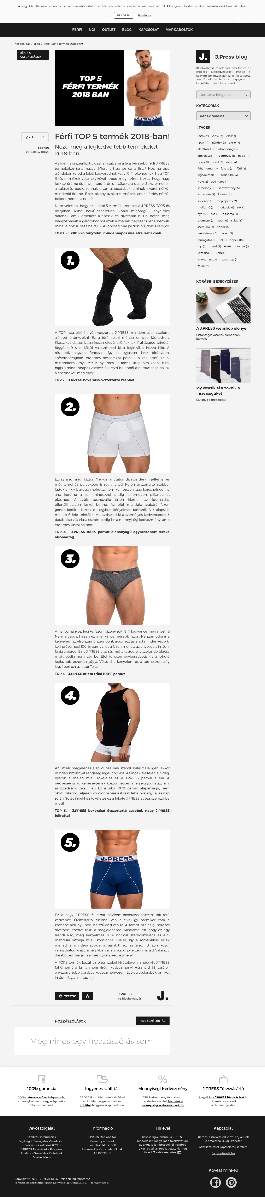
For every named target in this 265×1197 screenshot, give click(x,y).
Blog (127, 30)
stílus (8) (236, 220)
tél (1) (222, 240)
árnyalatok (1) (206, 155)
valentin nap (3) (208, 259)
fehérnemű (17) (208, 168)
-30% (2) (217, 136)
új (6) (227, 246)
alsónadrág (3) (227, 149)
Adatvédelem (42, 1157)
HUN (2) (203, 181)
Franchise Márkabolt (102, 1145)
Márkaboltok (179, 30)
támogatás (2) (207, 240)
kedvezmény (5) (229, 188)
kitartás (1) (224, 194)
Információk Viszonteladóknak (102, 1149)
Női (92, 30)
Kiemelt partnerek (102, 1141)
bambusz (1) (227, 155)
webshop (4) (230, 259)
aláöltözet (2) (206, 149)
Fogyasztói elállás (223, 1153)
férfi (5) (241, 168)
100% (41, 1097)
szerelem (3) (206, 227)
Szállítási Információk (42, 1137)
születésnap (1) (207, 233)
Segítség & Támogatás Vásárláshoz (42, 1141)
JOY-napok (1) (220, 181)
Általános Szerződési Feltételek (42, 1153)
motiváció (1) (226, 207)
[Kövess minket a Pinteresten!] (231, 1182)
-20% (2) (203, 136)
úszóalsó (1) (205, 253)
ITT (179, 1152)
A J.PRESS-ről (102, 1153)
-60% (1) (203, 142)
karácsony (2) (206, 188)
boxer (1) (203, 162)
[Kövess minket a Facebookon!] (215, 1182)
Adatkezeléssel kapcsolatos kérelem (223, 1147)
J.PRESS (43, 148)
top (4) (202, 246)
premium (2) (206, 220)
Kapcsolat (149, 30)
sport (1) (223, 220)
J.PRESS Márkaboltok (102, 1137)
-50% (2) (231, 136)
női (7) (241, 207)
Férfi (77, 30)
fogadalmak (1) (207, 175)
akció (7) (234, 142)
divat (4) (231, 162)
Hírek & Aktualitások (30, 54)
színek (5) (223, 227)
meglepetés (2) (227, 201)
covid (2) (217, 162)
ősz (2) (215, 214)
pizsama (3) (230, 214)
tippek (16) (236, 240)
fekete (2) (227, 168)
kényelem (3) (206, 194)
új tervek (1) (241, 246)
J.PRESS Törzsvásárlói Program (41, 1149)
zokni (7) (203, 265)
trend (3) (215, 246)
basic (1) (243, 155)
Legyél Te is (221, 1097)
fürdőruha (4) (229, 175)
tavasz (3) (226, 233)
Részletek (144, 15)
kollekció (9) (205, 201)
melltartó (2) (206, 207)
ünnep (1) (222, 253)
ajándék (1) (218, 142)
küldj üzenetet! (232, 1141)
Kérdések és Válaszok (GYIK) (41, 1145)
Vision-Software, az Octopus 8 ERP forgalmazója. (76, 1182)
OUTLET (109, 30)
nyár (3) (202, 214)
